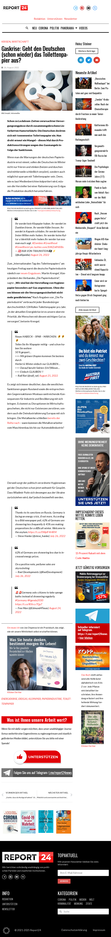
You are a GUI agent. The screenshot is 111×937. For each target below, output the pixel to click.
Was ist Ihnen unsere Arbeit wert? (37, 720)
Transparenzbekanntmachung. (48, 210)
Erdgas (22, 698)
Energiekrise (9, 698)
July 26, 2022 (57, 536)
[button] (27, 27)
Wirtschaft (20, 41)
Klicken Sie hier (14, 692)
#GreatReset (51, 243)
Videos (83, 28)
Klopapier (34, 698)
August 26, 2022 (40, 254)
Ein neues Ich (13, 627)
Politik (54, 28)
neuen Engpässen (31, 273)
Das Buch (85, 675)
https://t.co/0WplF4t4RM (42, 532)
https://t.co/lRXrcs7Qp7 (28, 604)
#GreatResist (22, 247)
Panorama (67, 28)
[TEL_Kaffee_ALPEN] (92, 432)
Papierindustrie (52, 698)
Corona (43, 28)
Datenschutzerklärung (74, 929)
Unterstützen (54, 18)
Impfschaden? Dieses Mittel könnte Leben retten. (89, 515)
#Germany (21, 600)
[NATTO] (92, 548)
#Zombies (37, 243)
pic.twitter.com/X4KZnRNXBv (47, 247)
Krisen (6, 41)
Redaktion (39, 18)
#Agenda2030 (35, 600)
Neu (34, 28)
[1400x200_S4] (37, 204)
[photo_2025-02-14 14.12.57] (92, 505)
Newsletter (70, 18)
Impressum (99, 929)
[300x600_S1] (92, 383)
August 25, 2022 (48, 375)
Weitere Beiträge (86, 51)
